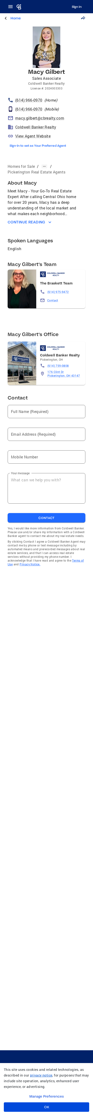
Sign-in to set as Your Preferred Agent (38, 145)
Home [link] (15, 18)
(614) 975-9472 (58, 292)
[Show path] (44, 166)
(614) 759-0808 (58, 366)
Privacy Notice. (30, 564)
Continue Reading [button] (26, 222)
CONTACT (46, 518)
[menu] (12, 6)
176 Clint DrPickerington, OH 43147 (63, 373)
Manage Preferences (46, 1096)
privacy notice (41, 1075)
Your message (20, 473)
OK (46, 1107)
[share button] (83, 18)
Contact (52, 300)
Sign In (77, 7)
